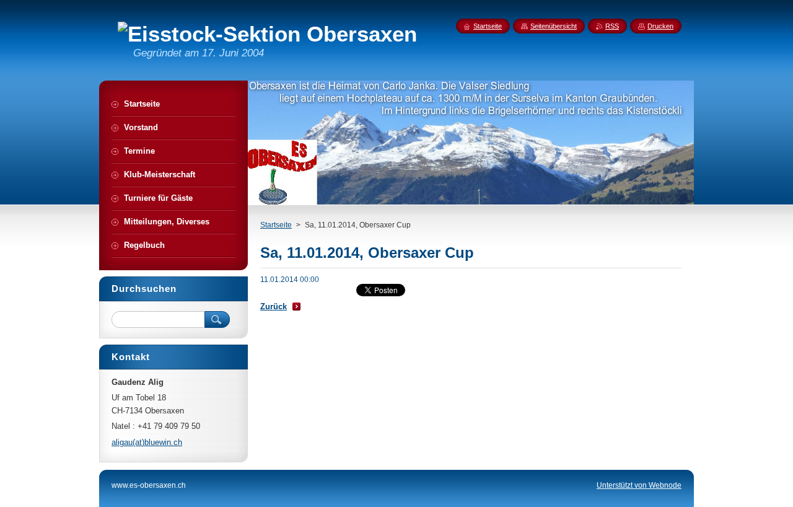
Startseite (276, 225)
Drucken (660, 26)
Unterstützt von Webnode (639, 485)
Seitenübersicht (553, 26)
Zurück (273, 306)
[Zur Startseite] (267, 34)
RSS (612, 26)
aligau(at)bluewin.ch (147, 442)
